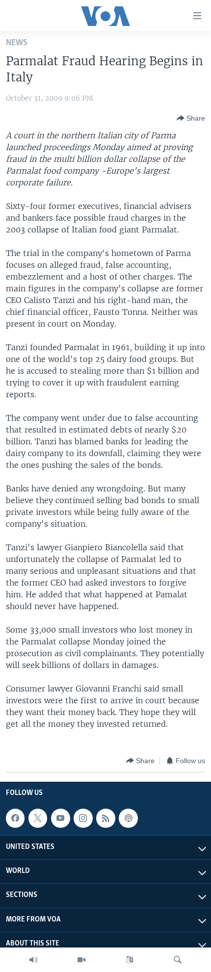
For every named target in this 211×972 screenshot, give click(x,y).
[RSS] (105, 818)
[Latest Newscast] (33, 959)
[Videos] (81, 959)
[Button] (191, 118)
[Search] (177, 959)
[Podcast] (128, 818)
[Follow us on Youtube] (60, 818)
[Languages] (129, 959)
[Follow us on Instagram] (83, 818)
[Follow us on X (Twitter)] (37, 818)
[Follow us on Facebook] (15, 818)
